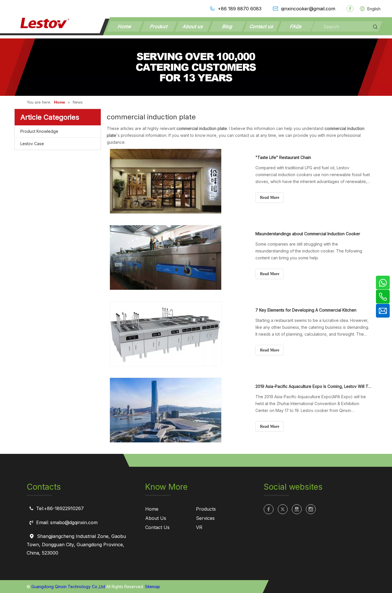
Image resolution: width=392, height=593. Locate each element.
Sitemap (152, 586)
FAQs (296, 26)
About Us (155, 518)
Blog (228, 26)
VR (199, 527)
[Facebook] (350, 8)
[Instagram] (311, 509)
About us (193, 26)
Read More (269, 197)
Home (124, 26)
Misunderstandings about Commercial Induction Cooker (307, 233)
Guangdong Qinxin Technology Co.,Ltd (68, 586)
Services (205, 518)
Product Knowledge (39, 131)
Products (206, 509)
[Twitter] (283, 509)
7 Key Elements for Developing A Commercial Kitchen (305, 310)
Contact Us (157, 527)
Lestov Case (32, 143)
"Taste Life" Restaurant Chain (283, 157)
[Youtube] (297, 509)
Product (159, 26)
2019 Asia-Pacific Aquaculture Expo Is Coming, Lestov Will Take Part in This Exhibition (313, 386)
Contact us (262, 26)
